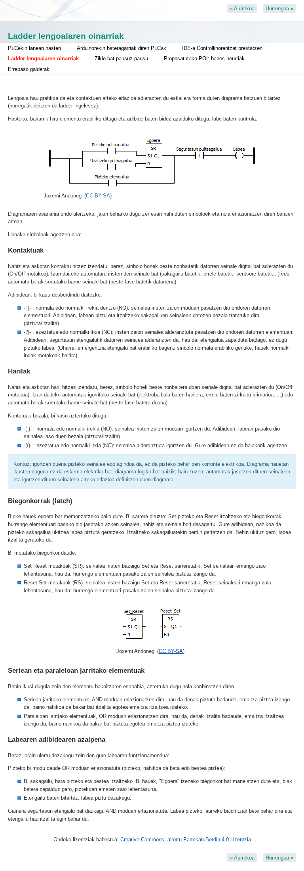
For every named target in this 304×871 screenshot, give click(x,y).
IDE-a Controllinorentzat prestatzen (222, 48)
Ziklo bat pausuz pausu (121, 58)
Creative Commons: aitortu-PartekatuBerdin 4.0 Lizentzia (185, 839)
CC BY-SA (98, 196)
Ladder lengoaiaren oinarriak (43, 58)
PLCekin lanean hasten (34, 48)
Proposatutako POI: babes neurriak (204, 58)
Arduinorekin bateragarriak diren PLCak (121, 48)
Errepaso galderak (28, 69)
